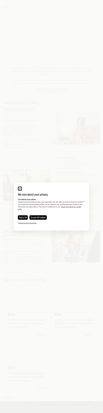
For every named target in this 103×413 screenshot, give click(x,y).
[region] (51, 207)
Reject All (23, 217)
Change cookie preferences (27, 223)
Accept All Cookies (38, 217)
